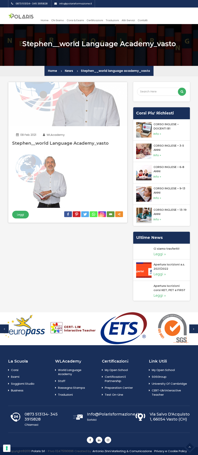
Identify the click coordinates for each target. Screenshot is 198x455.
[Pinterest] (76, 214)
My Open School (116, 370)
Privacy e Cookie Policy (170, 451)
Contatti (143, 20)
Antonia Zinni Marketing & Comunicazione (122, 451)
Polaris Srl (38, 451)
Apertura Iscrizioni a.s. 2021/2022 (169, 266)
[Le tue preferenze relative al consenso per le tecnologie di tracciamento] (6, 448)
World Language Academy (69, 372)
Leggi (20, 215)
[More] (119, 214)
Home (45, 20)
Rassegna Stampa (71, 388)
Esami (15, 377)
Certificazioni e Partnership (115, 379)
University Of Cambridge (169, 384)
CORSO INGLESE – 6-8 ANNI (169, 169)
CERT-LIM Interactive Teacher (166, 392)
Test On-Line (114, 395)
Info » (157, 134)
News (69, 71)
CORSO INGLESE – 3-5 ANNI (169, 148)
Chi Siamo (57, 20)
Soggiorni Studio (22, 384)
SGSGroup (159, 377)
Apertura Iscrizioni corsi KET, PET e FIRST (169, 288)
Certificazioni (95, 20)
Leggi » (160, 254)
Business (17, 390)
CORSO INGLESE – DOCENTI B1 (166, 126)
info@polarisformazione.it (75, 3)
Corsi (14, 370)
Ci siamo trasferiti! (166, 248)
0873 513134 (23, 3)
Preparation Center (119, 388)
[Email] (110, 214)
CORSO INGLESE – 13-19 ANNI (170, 212)
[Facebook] (68, 214)
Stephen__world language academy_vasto (115, 71)
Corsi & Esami (75, 20)
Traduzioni (112, 20)
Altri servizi (128, 20)
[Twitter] (85, 214)
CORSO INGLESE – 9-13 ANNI (169, 190)
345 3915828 (40, 3)
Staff (61, 381)
